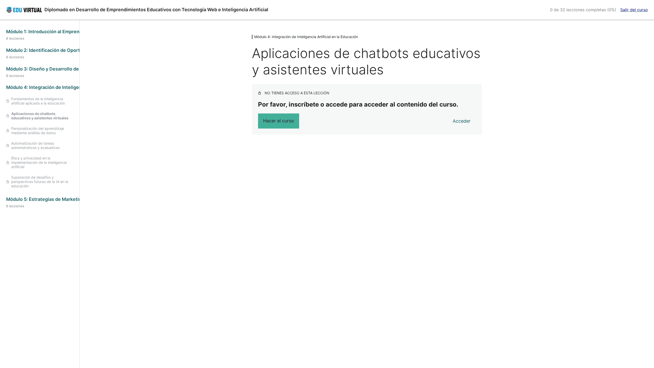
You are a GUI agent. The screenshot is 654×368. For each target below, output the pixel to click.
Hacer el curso (278, 120)
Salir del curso (634, 9)
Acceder (462, 121)
